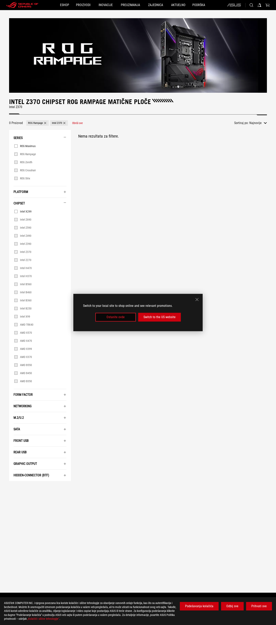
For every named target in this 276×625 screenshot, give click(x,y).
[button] (37, 123)
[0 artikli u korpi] (267, 5)
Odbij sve (232, 606)
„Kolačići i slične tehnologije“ (43, 618)
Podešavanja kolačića (199, 606)
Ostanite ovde (115, 317)
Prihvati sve (259, 606)
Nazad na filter (13, 487)
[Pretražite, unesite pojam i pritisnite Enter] (251, 5)
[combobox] (258, 123)
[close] (197, 299)
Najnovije (255, 123)
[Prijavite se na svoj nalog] (259, 5)
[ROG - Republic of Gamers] (22, 5)
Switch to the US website (159, 317)
